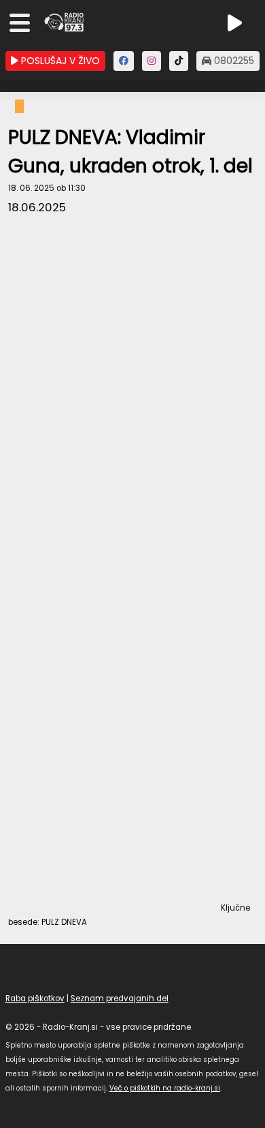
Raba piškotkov (35, 998)
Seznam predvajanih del (120, 998)
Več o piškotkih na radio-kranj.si (164, 1088)
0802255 (232, 60)
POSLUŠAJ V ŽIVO (59, 60)
